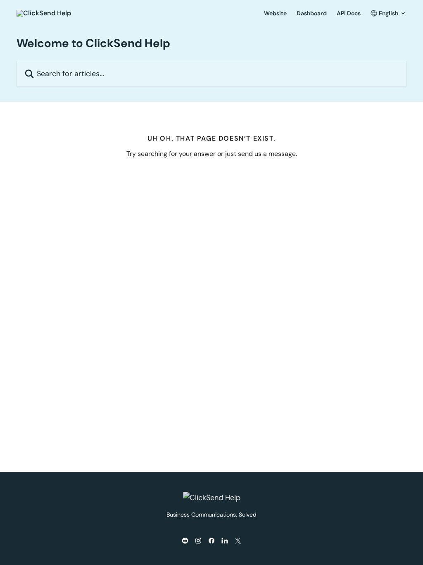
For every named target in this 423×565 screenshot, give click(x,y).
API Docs (349, 13)
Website (275, 13)
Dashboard (312, 13)
